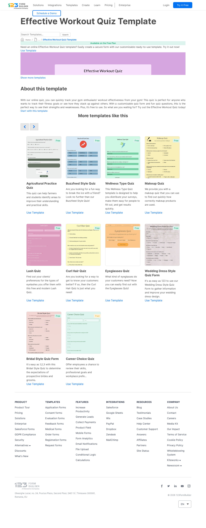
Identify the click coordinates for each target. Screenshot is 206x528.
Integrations (55, 5)
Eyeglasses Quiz (117, 271)
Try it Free (183, 5)
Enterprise (124, 5)
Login (166, 5)
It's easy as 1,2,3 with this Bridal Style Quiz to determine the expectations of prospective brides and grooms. (43, 372)
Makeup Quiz (154, 183)
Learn (97, 5)
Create (86, 5)
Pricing (109, 5)
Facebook (162, 486)
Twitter (168, 486)
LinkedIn (175, 486)
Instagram (189, 486)
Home (28, 40)
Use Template (28, 50)
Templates (72, 5)
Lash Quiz (33, 271)
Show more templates (33, 77)
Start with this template (34, 110)
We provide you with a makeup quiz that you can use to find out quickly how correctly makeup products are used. (162, 197)
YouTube (182, 486)
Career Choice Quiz (80, 359)
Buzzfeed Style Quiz (80, 183)
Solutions (38, 5)
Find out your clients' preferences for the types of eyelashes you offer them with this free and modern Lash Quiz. (43, 284)
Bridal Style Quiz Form (42, 359)
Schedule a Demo (47, 13)
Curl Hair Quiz (76, 271)
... (39, 40)
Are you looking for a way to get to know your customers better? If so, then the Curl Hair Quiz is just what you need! (82, 284)
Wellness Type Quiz (119, 183)
